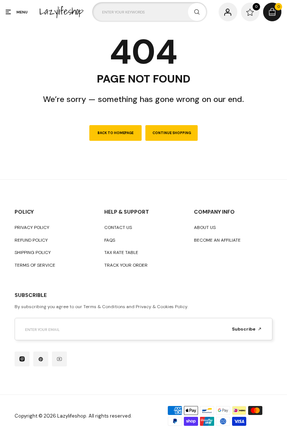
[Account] (228, 12)
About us (205, 227)
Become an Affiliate (217, 240)
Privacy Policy (32, 227)
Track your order (126, 265)
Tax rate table (121, 252)
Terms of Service (35, 265)
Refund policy (31, 240)
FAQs (109, 240)
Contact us (118, 227)
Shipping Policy (33, 252)
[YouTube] (59, 358)
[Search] (197, 12)
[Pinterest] (40, 358)
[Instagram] (22, 358)
